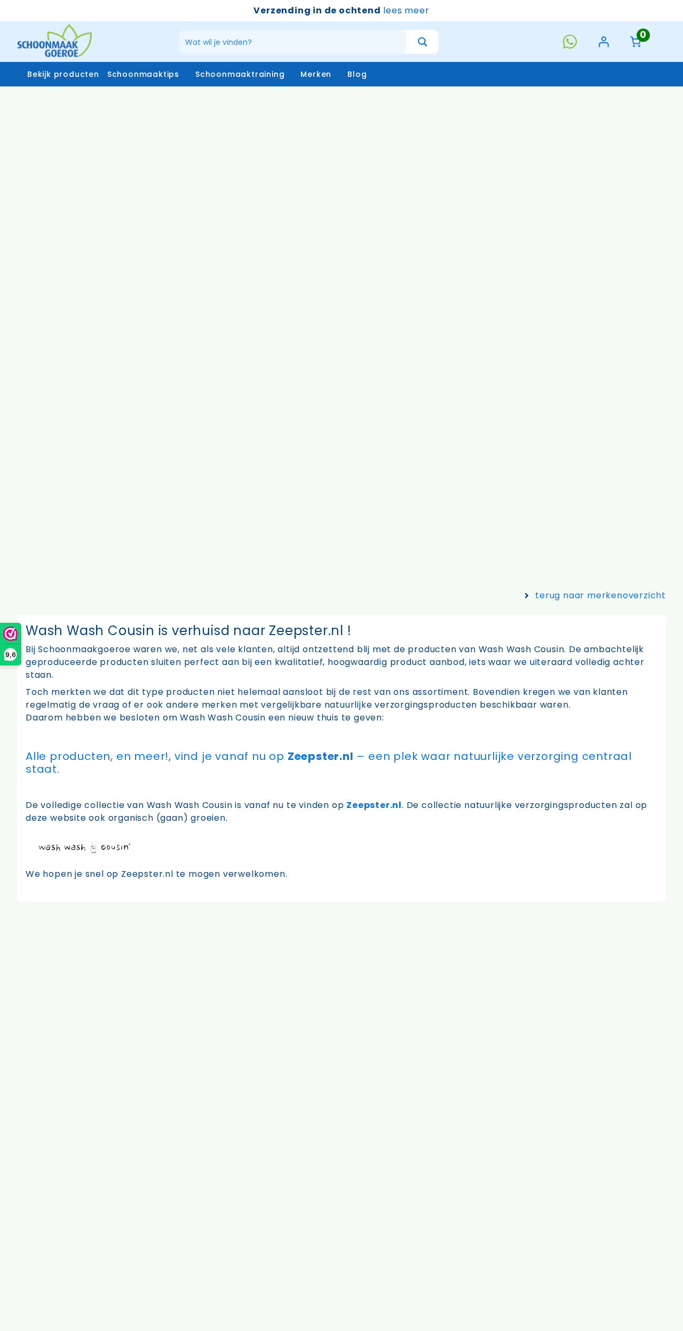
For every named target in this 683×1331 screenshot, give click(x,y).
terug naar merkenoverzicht (600, 595)
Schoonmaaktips (143, 74)
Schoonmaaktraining (239, 74)
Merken (315, 74)
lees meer (406, 10)
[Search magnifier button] (422, 42)
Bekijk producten (63, 74)
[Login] (603, 41)
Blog (357, 74)
